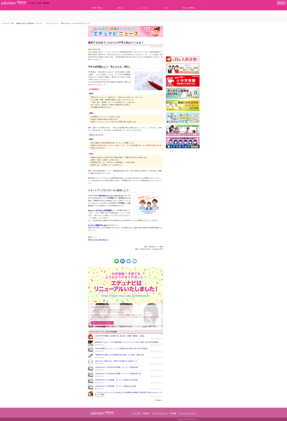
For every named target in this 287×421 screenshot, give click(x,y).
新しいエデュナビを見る (101, 323)
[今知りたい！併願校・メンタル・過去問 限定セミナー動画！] (183, 68)
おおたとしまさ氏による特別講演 (100, 210)
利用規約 (146, 413)
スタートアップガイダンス (98, 240)
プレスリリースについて (187, 413)
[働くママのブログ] (183, 142)
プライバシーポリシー (159, 413)
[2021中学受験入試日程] (183, 59)
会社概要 (173, 413)
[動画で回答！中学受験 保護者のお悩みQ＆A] (183, 81)
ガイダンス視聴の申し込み (97, 225)
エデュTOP (136, 413)
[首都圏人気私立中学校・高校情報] (183, 130)
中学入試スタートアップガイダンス (110, 195)
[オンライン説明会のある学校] (183, 93)
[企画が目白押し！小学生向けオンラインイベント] (183, 118)
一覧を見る (158, 400)
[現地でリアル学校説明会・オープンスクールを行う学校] (183, 105)
